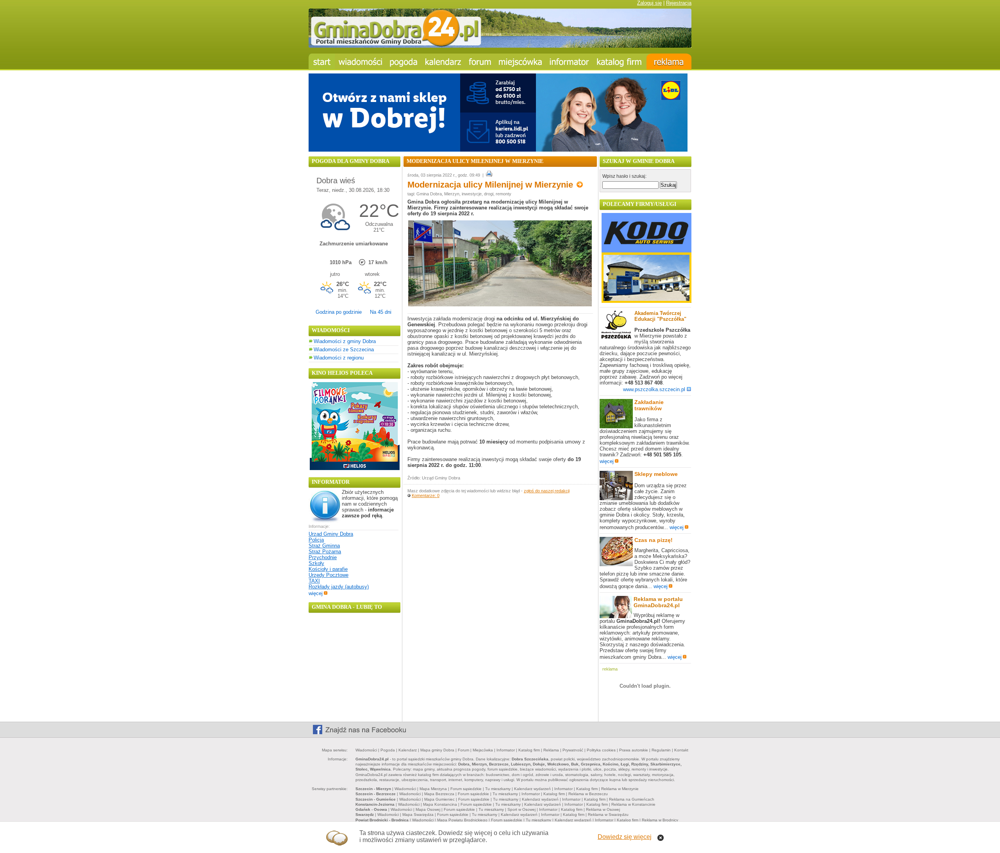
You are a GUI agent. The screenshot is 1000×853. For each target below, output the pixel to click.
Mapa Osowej (428, 809)
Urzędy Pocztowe (328, 575)
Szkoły (316, 563)
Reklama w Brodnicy (660, 820)
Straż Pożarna (325, 551)
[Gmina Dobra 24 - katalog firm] (619, 62)
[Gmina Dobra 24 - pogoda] (403, 62)
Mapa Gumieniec (439, 799)
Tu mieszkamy (498, 789)
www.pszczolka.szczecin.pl (654, 389)
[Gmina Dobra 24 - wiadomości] (360, 62)
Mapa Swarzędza (418, 814)
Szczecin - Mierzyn (373, 789)
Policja (316, 540)
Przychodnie (323, 557)
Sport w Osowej (521, 809)
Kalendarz (407, 750)
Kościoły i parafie (328, 569)
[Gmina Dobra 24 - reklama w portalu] (668, 62)
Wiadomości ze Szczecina (344, 349)
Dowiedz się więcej (625, 836)
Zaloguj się (649, 3)
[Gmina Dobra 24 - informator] (569, 62)
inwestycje (472, 193)
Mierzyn (451, 193)
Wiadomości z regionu (339, 358)
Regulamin (661, 750)
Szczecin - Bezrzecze (375, 794)
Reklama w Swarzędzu (608, 814)
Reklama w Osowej (603, 809)
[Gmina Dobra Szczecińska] (520, 62)
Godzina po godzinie (339, 312)
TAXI (314, 581)
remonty (503, 193)
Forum (463, 750)
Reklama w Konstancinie (633, 804)
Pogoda (387, 750)
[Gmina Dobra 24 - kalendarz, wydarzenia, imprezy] (443, 62)
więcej (316, 593)
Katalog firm (529, 750)
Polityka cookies (601, 750)
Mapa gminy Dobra (437, 750)
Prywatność (572, 750)
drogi (488, 193)
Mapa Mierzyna (433, 789)
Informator (505, 750)
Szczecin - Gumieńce (375, 799)
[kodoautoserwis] (646, 301)
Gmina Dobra (429, 193)
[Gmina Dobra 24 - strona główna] (322, 62)
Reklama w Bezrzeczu (588, 794)
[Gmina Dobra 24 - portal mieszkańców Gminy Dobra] (500, 46)
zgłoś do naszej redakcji (547, 490)
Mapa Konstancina (440, 804)
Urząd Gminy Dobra (331, 534)
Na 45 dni (380, 312)
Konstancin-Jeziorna (375, 804)
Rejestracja (678, 3)
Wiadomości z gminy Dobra (345, 341)
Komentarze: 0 (425, 495)
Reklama (551, 750)
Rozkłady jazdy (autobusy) (339, 587)
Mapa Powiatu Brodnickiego (462, 820)
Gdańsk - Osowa (371, 809)
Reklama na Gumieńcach (631, 799)
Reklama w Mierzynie (620, 789)
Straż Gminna (324, 546)
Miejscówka (483, 750)
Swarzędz (364, 814)
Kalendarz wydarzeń (532, 789)
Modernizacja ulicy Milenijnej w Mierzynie (491, 185)
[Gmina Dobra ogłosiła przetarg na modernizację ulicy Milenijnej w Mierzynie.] (500, 305)
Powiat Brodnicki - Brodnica (382, 820)
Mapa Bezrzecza (439, 794)
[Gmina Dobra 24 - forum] (480, 62)
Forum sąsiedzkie (466, 789)
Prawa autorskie (633, 750)
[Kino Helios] (355, 468)
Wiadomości (366, 750)
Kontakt (681, 750)
